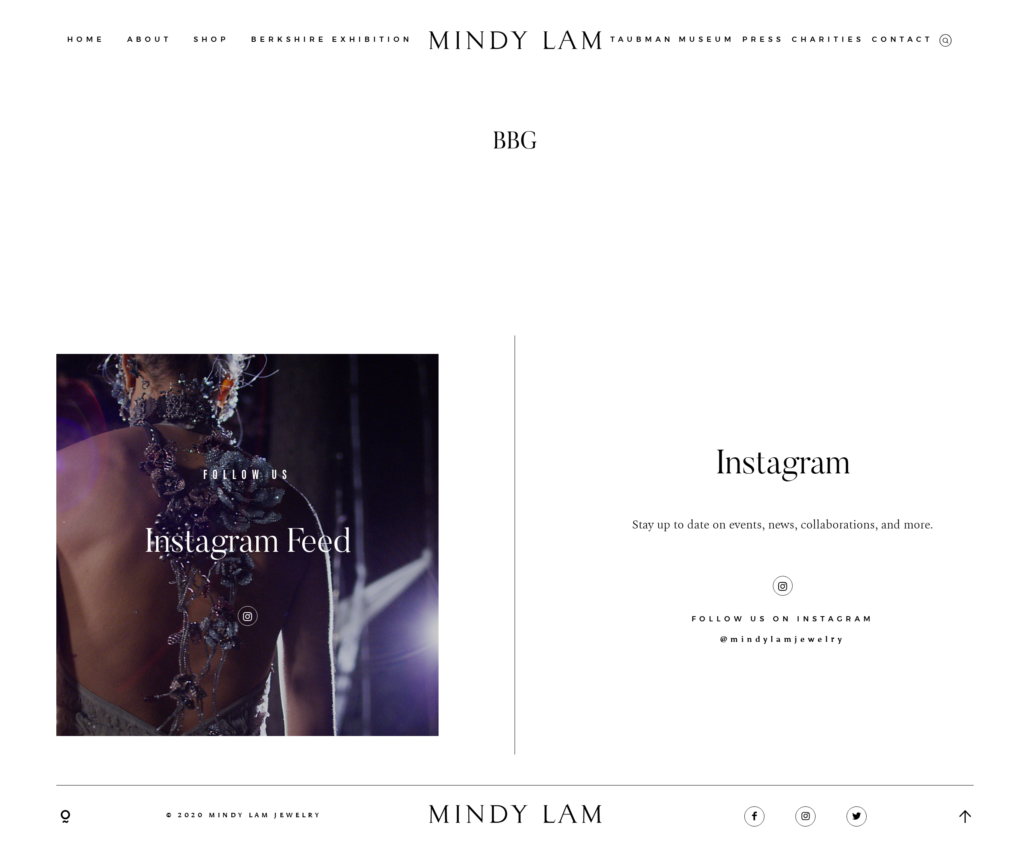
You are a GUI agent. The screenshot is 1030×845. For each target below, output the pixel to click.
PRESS (763, 39)
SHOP (211, 39)
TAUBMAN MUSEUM (672, 39)
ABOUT (149, 39)
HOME (86, 39)
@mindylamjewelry (782, 639)
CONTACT (902, 39)
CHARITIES (828, 39)
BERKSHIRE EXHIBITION (331, 39)
